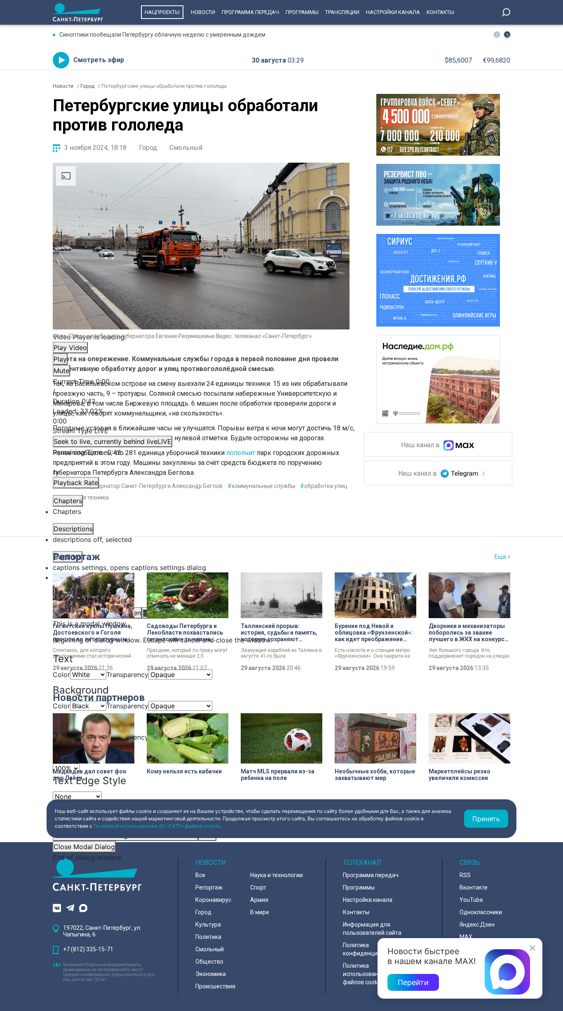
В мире (259, 912)
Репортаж (76, 557)
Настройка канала (367, 900)
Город (148, 148)
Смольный (185, 148)
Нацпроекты (162, 12)
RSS (465, 875)
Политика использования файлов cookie (364, 973)
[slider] (201, 416)
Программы (302, 12)
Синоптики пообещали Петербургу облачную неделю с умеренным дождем (162, 34)
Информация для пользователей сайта (372, 928)
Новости (203, 12)
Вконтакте (474, 887)
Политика (208, 937)
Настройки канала (393, 12)
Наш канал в (421, 445)
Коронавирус (213, 900)
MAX (466, 937)
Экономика (210, 974)
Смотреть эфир (98, 60)
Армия (259, 900)
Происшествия (215, 986)
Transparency (127, 674)
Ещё (500, 556)
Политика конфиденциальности (373, 949)
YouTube (471, 900)
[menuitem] (201, 567)
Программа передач (250, 12)
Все (200, 875)
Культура (208, 924)
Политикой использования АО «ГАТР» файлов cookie (157, 826)
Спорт (258, 887)
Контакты (440, 12)
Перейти (413, 982)
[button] (507, 34)
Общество (209, 961)
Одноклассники (481, 912)
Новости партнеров (99, 697)
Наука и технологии (276, 875)
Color (61, 674)
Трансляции (342, 12)
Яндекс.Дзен (477, 924)
